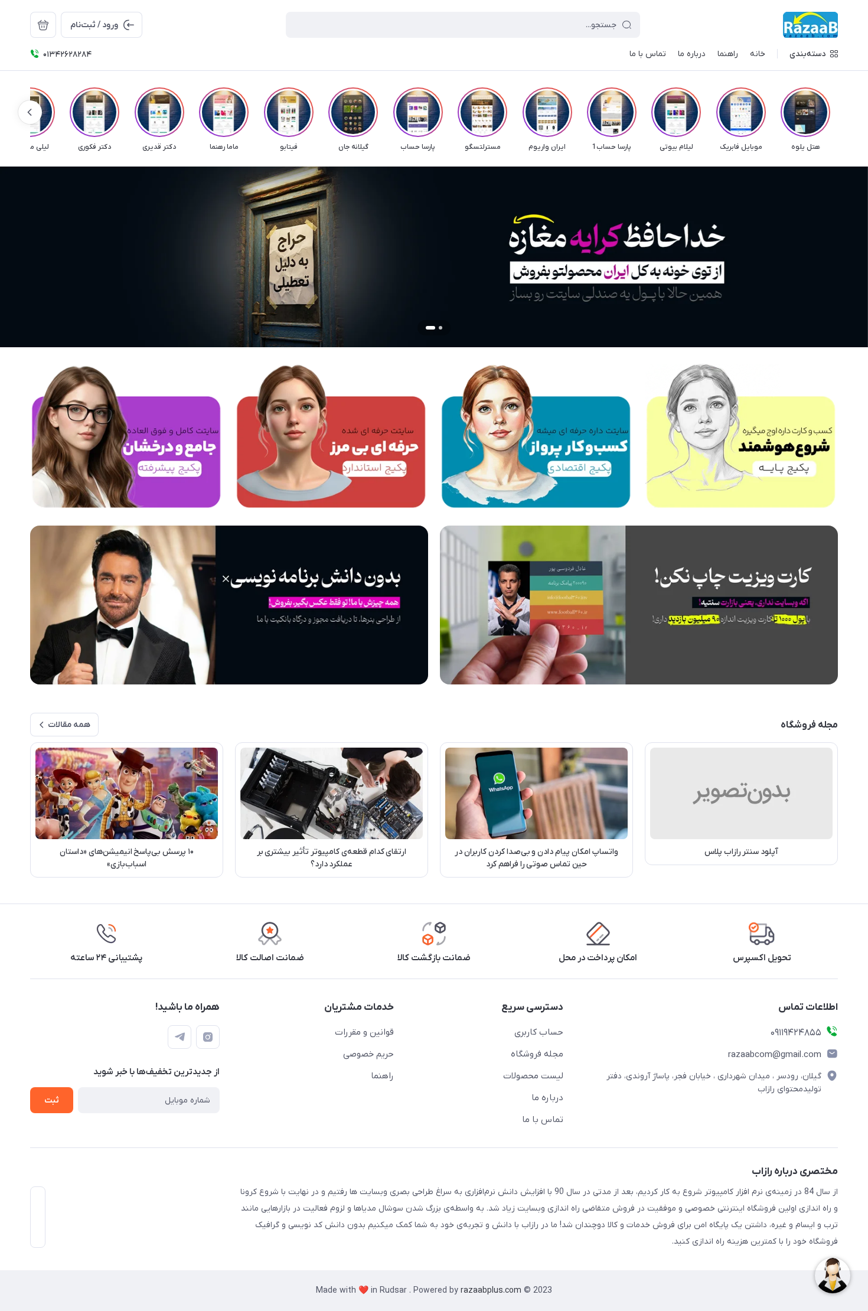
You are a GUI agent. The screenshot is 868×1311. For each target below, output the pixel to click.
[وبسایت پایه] (741, 436)
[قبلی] (838, 112)
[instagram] (208, 1037)
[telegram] (179, 1037)
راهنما (382, 1076)
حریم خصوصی (368, 1054)
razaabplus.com (492, 1290)
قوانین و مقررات (364, 1032)
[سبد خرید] (43, 25)
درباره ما (547, 1098)
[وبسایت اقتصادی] (536, 436)
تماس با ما (542, 1120)
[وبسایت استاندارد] (331, 436)
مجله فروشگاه (537, 1054)
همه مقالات (69, 724)
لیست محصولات (533, 1076)
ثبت (51, 1100)
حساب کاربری (538, 1032)
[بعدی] (30, 112)
